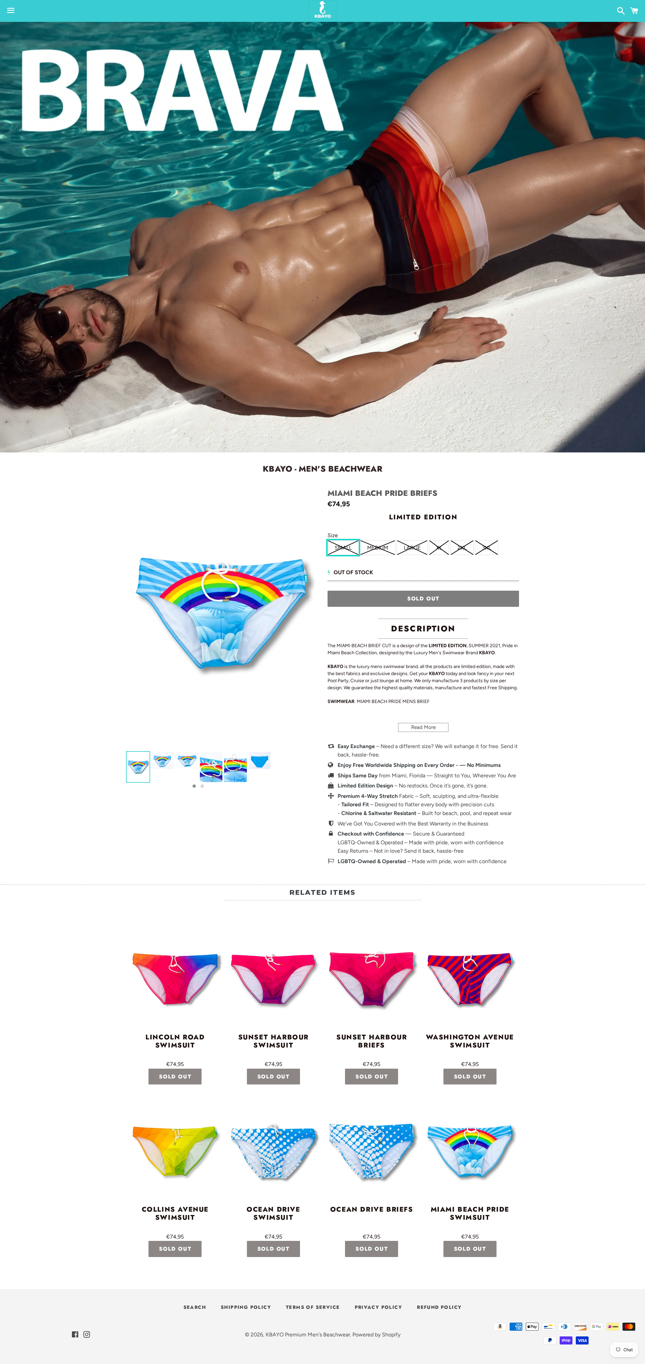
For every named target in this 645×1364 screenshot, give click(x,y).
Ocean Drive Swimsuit (273, 1214)
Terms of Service (313, 1307)
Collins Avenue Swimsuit (175, 1214)
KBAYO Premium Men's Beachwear (308, 1334)
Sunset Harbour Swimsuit (273, 1041)
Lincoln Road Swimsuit (175, 1041)
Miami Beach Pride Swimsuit (470, 1214)
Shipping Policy (246, 1307)
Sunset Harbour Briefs (371, 1041)
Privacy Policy (378, 1307)
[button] (194, 786)
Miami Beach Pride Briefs (382, 493)
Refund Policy (439, 1307)
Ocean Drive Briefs (371, 1210)
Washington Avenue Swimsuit (470, 1041)
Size (333, 535)
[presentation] (120, 770)
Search (194, 1307)
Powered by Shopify (376, 1334)
